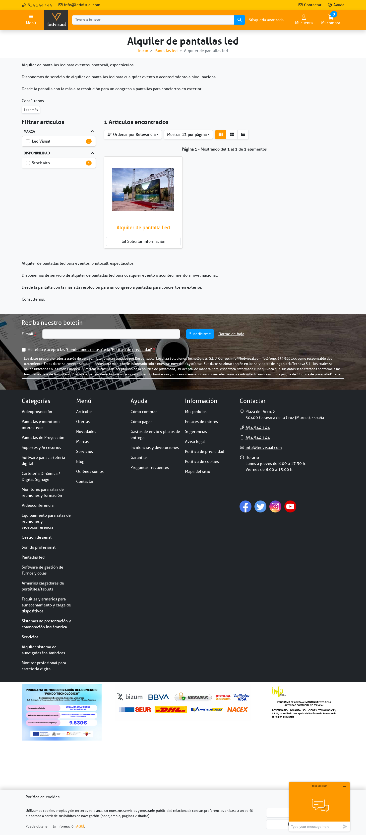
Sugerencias (196, 431)
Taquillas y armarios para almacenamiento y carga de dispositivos (46, 605)
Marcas (82, 441)
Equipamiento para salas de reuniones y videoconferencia (46, 521)
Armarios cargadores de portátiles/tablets (43, 586)
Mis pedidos (195, 411)
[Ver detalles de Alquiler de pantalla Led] (143, 190)
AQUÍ (80, 826)
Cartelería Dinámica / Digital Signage (41, 476)
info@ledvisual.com (81, 4)
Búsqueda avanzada (266, 19)
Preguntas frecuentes (149, 467)
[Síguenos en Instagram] (275, 506)
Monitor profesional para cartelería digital (44, 666)
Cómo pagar (141, 421)
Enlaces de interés (201, 421)
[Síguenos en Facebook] (245, 506)
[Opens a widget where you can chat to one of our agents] (319, 806)
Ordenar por (134, 134)
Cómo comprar (143, 411)
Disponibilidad (37, 153)
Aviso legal (195, 441)
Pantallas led (33, 557)
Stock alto (41, 163)
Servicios (30, 637)
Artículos (84, 411)
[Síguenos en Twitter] (260, 506)
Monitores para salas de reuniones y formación (43, 492)
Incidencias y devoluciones (154, 447)
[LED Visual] (56, 20)
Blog (80, 461)
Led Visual (41, 141)
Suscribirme (200, 334)
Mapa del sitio (197, 471)
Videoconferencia (38, 505)
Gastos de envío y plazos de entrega (155, 434)
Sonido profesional (39, 547)
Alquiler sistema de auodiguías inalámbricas (43, 650)
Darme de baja (231, 334)
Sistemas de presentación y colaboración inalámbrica (46, 624)
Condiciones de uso (84, 349)
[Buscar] (239, 20)
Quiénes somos (90, 471)
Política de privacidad (131, 349)
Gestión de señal (37, 537)
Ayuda (338, 4)
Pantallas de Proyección (43, 437)
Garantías (138, 457)
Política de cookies (202, 461)
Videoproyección (37, 411)
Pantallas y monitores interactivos (41, 424)
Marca (29, 131)
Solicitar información (145, 241)
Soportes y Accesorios (41, 447)
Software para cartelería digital (43, 460)
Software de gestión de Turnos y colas (42, 570)
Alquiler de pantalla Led (143, 228)
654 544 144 (39, 4)
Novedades (86, 431)
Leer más (31, 110)
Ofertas (83, 421)
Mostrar (187, 134)
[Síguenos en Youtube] (290, 506)
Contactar (312, 4)
